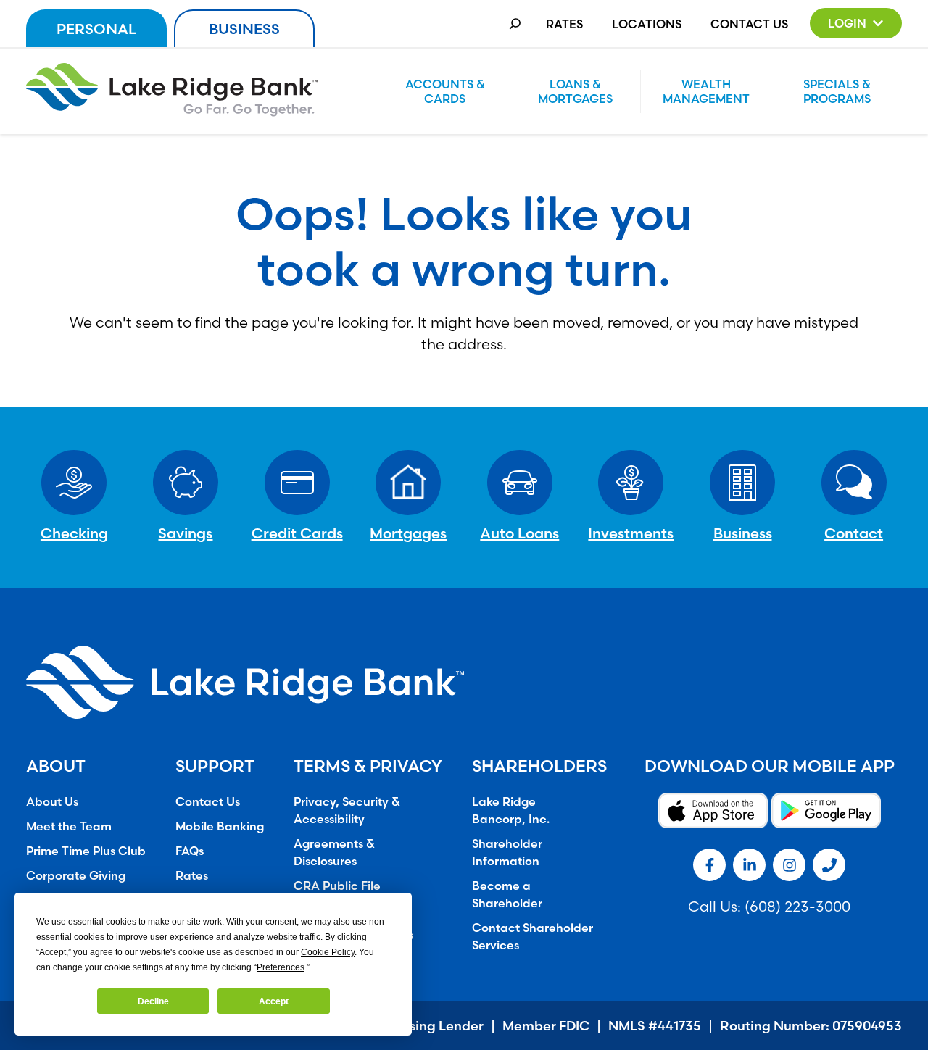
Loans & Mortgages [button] (575, 91)
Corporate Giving (75, 875)
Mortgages (408, 533)
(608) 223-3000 (797, 906)
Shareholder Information (507, 852)
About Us (52, 801)
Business (244, 29)
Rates (564, 24)
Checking (74, 533)
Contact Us (749, 24)
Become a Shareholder (507, 894)
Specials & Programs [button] (837, 91)
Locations (647, 24)
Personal (96, 29)
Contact (853, 533)
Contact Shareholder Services (532, 936)
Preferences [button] (280, 967)
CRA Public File (337, 885)
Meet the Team (69, 826)
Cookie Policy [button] (328, 952)
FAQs (189, 850)
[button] (856, 23)
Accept (274, 1001)
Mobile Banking (219, 826)
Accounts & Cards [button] (445, 91)
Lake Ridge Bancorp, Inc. (511, 810)
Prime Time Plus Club (86, 850)
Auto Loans (519, 533)
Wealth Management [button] (706, 91)
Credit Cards (297, 533)
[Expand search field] (515, 23)
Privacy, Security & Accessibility (347, 810)
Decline (153, 1001)
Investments (631, 533)
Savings (185, 533)
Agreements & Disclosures (334, 852)
